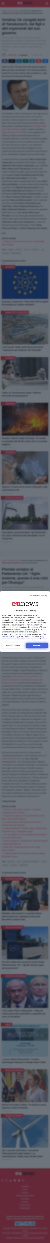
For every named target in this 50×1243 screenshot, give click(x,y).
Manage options (13, 645)
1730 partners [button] (16, 615)
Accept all (37, 645)
